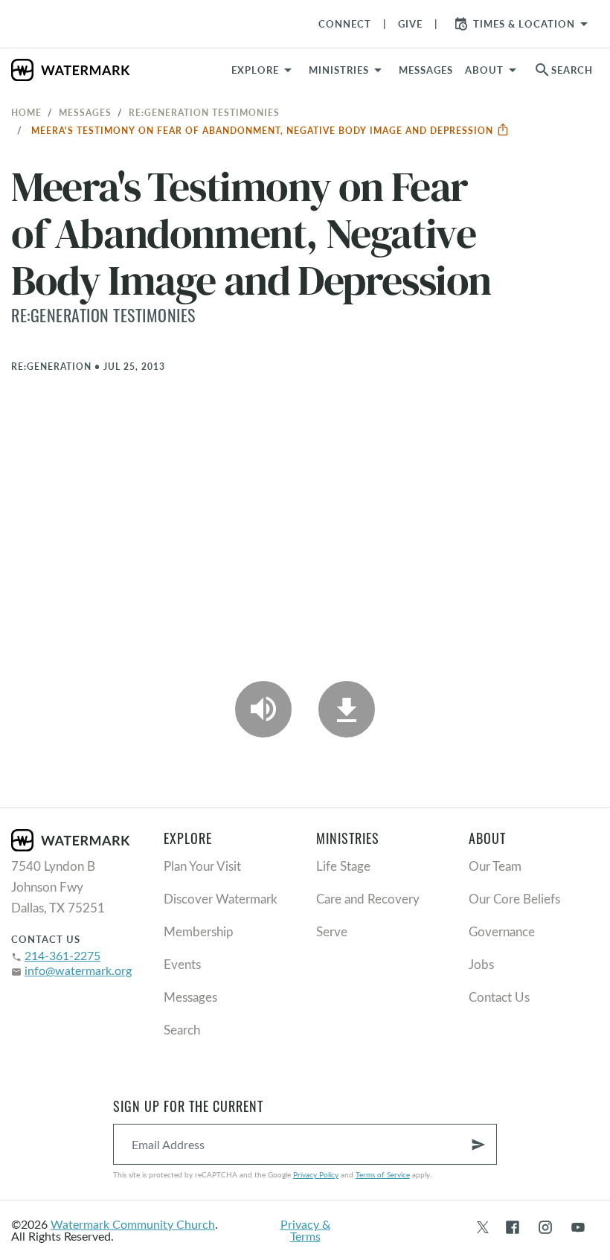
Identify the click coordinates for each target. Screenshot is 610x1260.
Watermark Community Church (133, 1224)
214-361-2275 (62, 955)
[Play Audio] (263, 709)
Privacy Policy (315, 1174)
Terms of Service (383, 1174)
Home (26, 112)
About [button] (484, 70)
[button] (348, 70)
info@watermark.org (78, 970)
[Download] (346, 709)
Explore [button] (255, 70)
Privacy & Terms (305, 1230)
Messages (85, 112)
